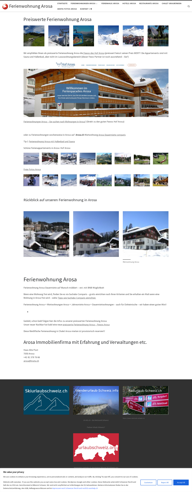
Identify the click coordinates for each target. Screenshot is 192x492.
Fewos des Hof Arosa (93, 53)
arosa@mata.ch (31, 360)
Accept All (181, 482)
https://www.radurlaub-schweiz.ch (134, 418)
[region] (96, 480)
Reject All (164, 482)
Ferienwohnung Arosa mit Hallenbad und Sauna (52, 141)
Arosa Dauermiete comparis (112, 134)
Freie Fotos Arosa (32, 169)
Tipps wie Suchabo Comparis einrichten (77, 297)
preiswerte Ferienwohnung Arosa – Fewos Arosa (86, 324)
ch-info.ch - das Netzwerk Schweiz (96, 420)
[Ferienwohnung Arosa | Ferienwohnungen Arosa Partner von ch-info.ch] (5, 6)
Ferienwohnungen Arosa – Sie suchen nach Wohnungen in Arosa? (55, 121)
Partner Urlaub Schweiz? (96, 427)
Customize (148, 482)
